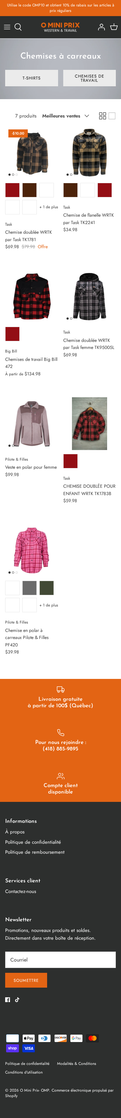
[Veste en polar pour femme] (31, 423)
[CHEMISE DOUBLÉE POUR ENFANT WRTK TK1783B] (89, 423)
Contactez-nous (20, 891)
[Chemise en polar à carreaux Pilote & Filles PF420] (31, 550)
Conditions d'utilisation (24, 1072)
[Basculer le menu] (7, 27)
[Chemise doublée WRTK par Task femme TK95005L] (89, 296)
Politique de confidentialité (33, 842)
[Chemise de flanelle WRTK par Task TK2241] (89, 152)
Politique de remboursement (35, 852)
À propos (15, 831)
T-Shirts (32, 78)
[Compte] (100, 27)
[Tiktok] (17, 999)
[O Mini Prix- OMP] (60, 27)
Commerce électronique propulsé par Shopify (59, 1093)
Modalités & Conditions (76, 1063)
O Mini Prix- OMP (34, 1090)
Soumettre (26, 980)
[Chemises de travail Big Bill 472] (31, 296)
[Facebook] (7, 999)
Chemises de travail (89, 78)
